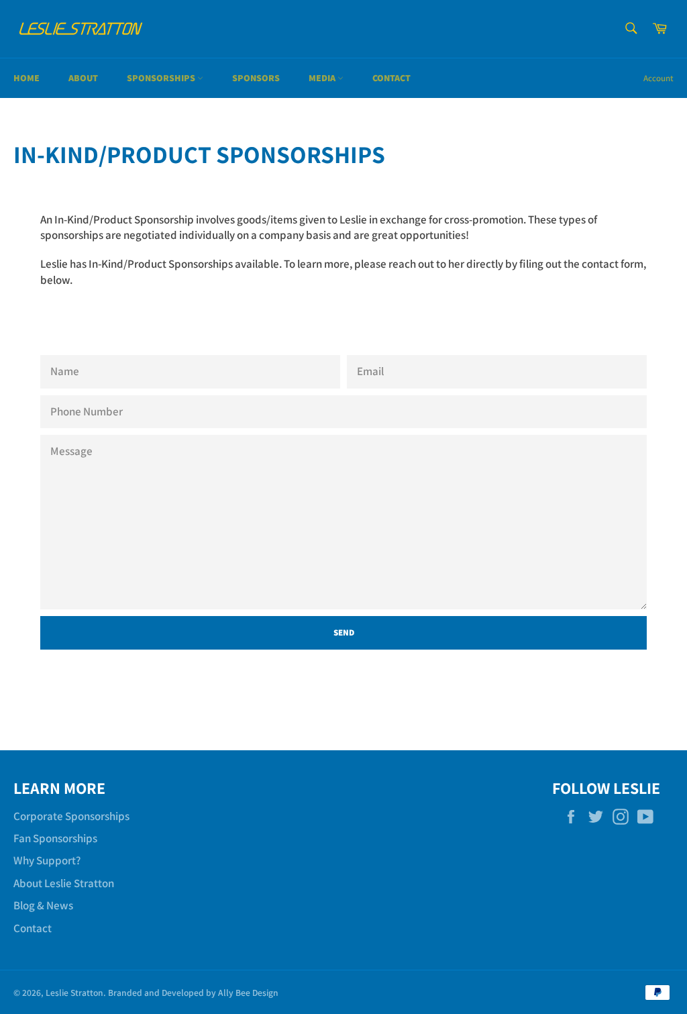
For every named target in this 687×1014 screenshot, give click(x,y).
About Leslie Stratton (63, 883)
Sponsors (256, 78)
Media (323, 78)
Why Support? (47, 860)
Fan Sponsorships (55, 838)
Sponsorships (162, 78)
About (83, 78)
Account (658, 78)
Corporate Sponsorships (71, 816)
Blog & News (43, 905)
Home (26, 78)
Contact (391, 78)
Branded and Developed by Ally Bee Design (193, 992)
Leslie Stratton (74, 992)
